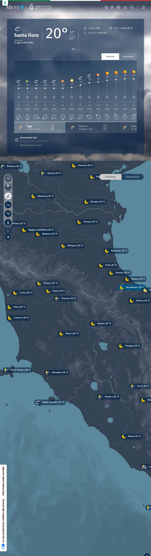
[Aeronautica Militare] (40, 7)
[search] (132, 7)
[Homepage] (15, 7)
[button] (73, 49)
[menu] (141, 7)
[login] (112, 7)
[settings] (118, 7)
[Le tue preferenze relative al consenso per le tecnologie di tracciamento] (5, 3)
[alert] (125, 7)
